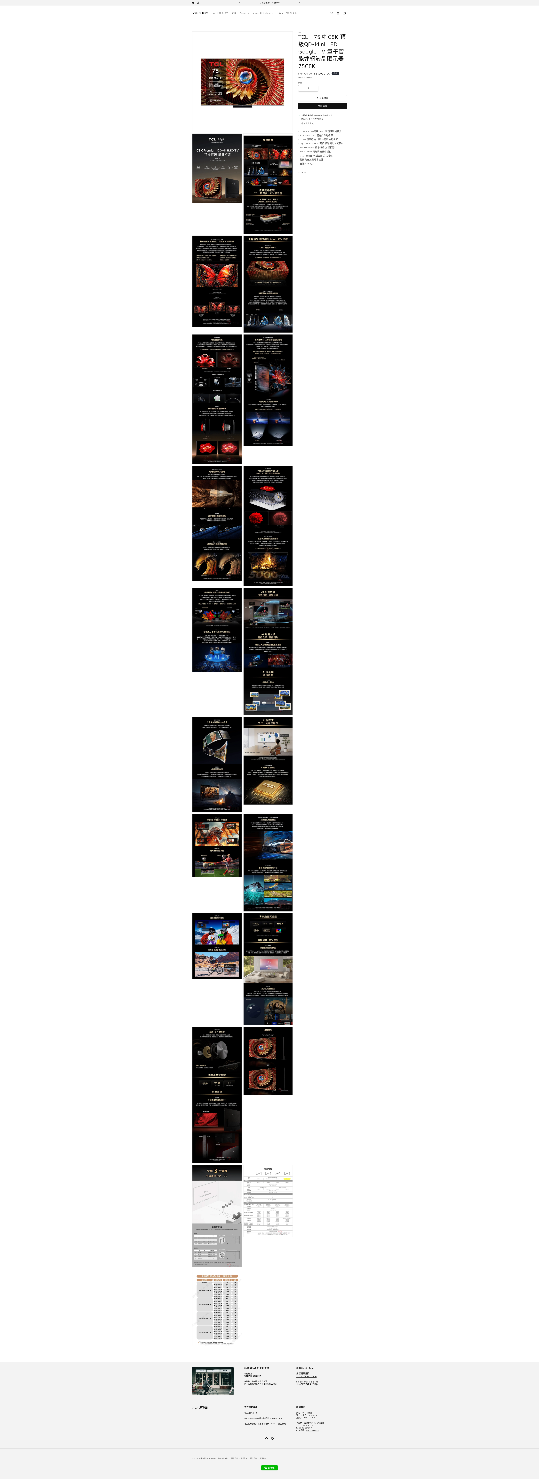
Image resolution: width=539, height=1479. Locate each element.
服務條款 (263, 1458)
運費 (309, 78)
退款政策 (244, 1458)
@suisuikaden (312, 1430)
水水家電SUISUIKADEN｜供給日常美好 (213, 1458)
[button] (244, 13)
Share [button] (304, 172)
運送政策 (253, 1458)
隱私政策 (234, 1458)
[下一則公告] (299, 2)
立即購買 (322, 106)
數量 (300, 82)
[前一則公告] (240, 2)
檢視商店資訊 (307, 123)
